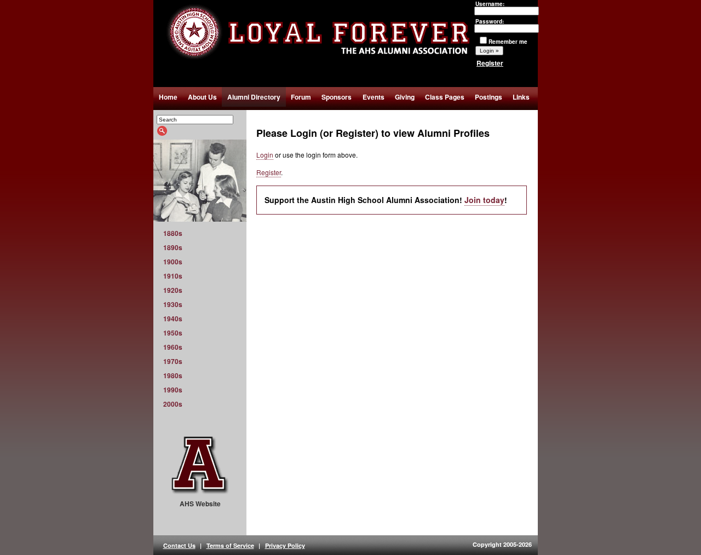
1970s (172, 361)
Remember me (508, 41)
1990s (172, 390)
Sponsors (336, 97)
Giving (405, 97)
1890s (172, 247)
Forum (301, 97)
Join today (484, 199)
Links (521, 97)
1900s (172, 262)
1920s (172, 290)
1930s (172, 304)
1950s (172, 333)
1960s (172, 347)
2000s (172, 404)
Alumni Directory (253, 97)
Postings (488, 97)
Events (373, 97)
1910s (172, 276)
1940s (172, 318)
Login (264, 154)
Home (168, 97)
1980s (172, 375)
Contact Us (179, 545)
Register (489, 63)
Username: (489, 4)
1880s (172, 233)
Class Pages (444, 97)
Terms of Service (230, 545)
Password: (489, 21)
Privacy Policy (285, 545)
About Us (202, 97)
